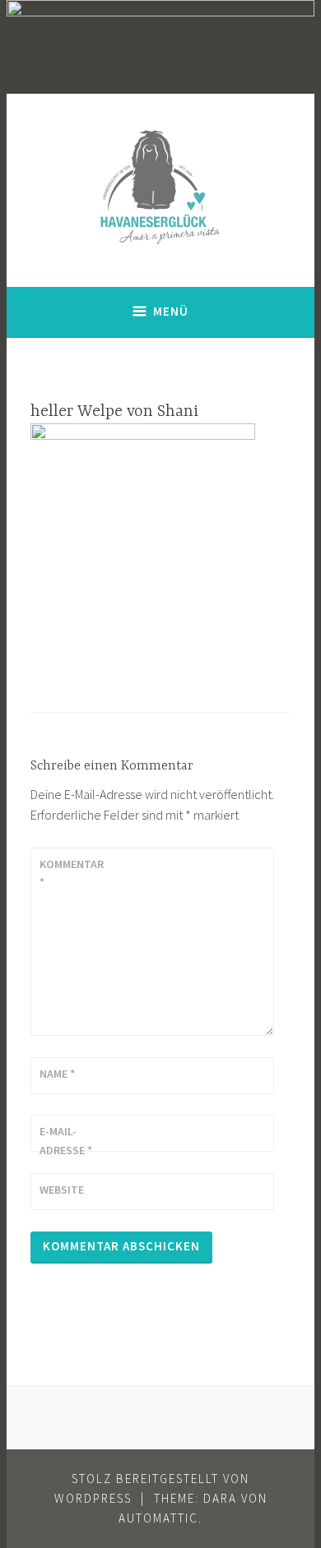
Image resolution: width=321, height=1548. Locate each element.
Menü (170, 311)
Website (62, 1189)
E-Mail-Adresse (66, 1140)
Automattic (158, 1518)
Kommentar (72, 873)
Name (57, 1073)
